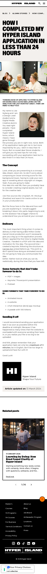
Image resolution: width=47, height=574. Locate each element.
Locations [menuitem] (28, 521)
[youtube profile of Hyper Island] (33, 543)
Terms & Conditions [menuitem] (14, 527)
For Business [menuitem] (11, 522)
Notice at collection (10, 571)
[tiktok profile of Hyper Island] (23, 543)
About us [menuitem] (27, 504)
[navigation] (43, 3)
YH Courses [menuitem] (10, 517)
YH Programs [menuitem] (11, 513)
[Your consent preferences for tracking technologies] (4, 569)
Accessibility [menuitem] (10, 531)
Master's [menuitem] (9, 504)
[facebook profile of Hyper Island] (18, 543)
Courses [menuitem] (9, 508)
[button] (39, 3)
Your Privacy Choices (20, 567)
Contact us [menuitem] (28, 526)
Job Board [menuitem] (28, 513)
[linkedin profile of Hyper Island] (28, 543)
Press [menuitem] (26, 530)
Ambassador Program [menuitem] (32, 517)
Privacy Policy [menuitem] (11, 536)
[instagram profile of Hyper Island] (13, 543)
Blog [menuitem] (26, 508)
